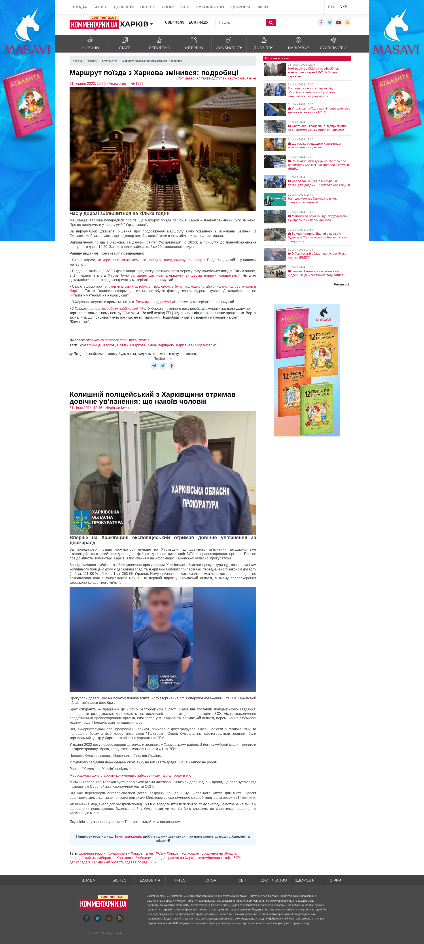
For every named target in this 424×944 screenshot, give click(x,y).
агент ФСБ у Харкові (163, 853)
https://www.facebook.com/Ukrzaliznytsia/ (118, 340)
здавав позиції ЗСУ (140, 862)
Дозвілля (150, 880)
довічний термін (92, 853)
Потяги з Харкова (131, 345)
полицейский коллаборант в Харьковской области (110, 858)
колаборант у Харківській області (209, 853)
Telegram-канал (127, 836)
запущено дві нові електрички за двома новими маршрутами (185, 275)
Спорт (211, 880)
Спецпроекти (304, 7)
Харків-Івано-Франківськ (196, 345)
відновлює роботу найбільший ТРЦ (117, 308)
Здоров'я (305, 880)
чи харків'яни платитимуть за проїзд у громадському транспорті (151, 260)
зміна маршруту (161, 345)
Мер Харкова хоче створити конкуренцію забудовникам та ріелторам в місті (131, 775)
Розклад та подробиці (153, 302)
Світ (242, 880)
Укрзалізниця (90, 345)
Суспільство (273, 880)
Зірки (335, 880)
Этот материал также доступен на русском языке (216, 78)
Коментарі (97, 932)
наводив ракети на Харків (174, 858)
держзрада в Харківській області (96, 862)
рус (331, 7)
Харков (109, 345)
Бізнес (119, 880)
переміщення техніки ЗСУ (219, 858)
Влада (88, 880)
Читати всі (341, 284)
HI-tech (180, 880)
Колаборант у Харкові (126, 853)
